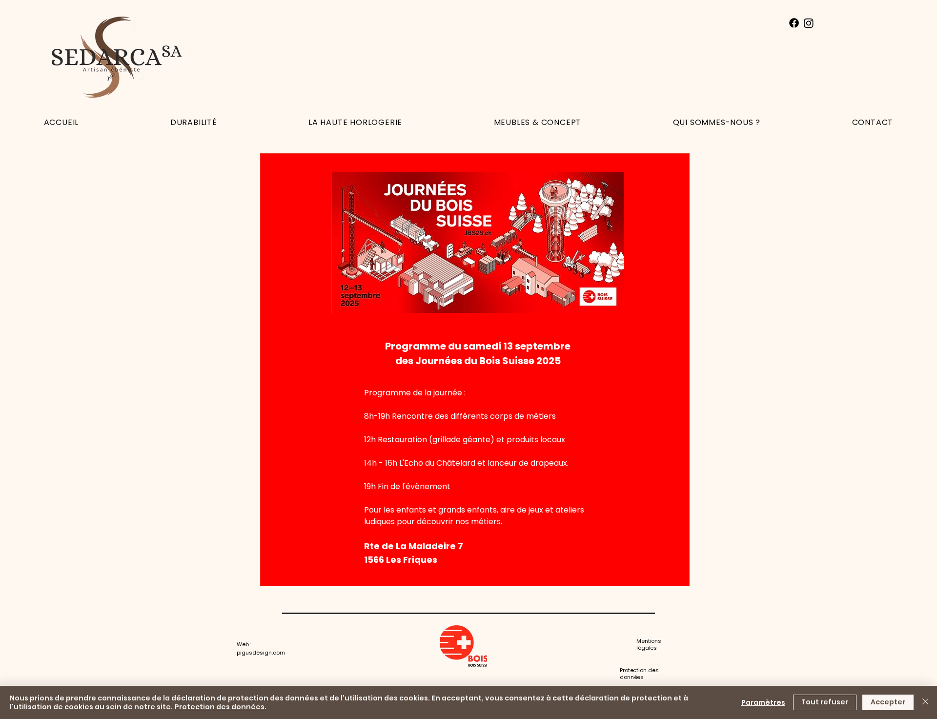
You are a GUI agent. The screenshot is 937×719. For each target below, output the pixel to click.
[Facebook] (794, 23)
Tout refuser (824, 702)
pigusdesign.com (261, 653)
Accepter (888, 702)
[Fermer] (925, 702)
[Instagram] (808, 23)
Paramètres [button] (763, 702)
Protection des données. (220, 707)
